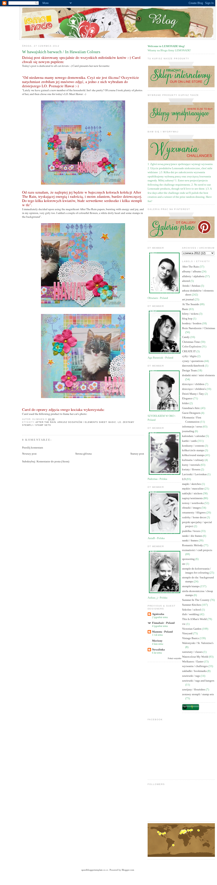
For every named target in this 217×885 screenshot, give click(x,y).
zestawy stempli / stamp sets (198, 694)
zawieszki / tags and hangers (198, 680)
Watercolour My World (195, 656)
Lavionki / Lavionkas (194, 474)
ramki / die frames (192, 535)
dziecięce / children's (194, 388)
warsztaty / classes (192, 651)
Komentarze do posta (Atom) (53, 461)
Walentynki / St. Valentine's (197, 643)
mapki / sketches (192, 483)
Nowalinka (158, 649)
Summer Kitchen (192, 604)
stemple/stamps (191, 586)
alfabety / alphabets (193, 276)
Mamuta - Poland (162, 631)
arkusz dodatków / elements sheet (82, 422)
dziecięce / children (193, 384)
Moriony (157, 640)
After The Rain (46, 422)
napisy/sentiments (192, 498)
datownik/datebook (193, 365)
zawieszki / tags (191, 675)
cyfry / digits (189, 356)
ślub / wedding (191, 614)
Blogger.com (128, 870)
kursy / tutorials (191, 464)
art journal (188, 299)
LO (119, 422)
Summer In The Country (196, 599)
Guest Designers (191, 412)
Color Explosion (192, 346)
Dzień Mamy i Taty (193, 393)
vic (184, 623)
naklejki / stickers (192, 493)
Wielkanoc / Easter (193, 661)
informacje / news (192, 426)
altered (186, 280)
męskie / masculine (193, 488)
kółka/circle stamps (193, 450)
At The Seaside (191, 304)
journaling (188, 431)
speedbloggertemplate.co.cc (94, 870)
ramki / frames (190, 540)
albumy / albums (192, 271)
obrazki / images (191, 507)
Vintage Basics (191, 638)
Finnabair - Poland (163, 622)
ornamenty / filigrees (194, 512)
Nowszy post (29, 453)
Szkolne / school (192, 609)
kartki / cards (189, 440)
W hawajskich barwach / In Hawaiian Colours (61, 52)
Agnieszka (158, 614)
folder (185, 403)
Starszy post (137, 453)
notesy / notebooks (193, 503)
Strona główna (83, 453)
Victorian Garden (192, 628)
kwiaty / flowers (191, 469)
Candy (186, 337)
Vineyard (187, 633)
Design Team (189, 370)
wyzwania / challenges (195, 666)
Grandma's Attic (191, 408)
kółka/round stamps (193, 455)
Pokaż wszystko (174, 658)
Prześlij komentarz (32, 447)
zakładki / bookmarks (194, 671)
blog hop (187, 318)
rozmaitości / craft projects (197, 550)
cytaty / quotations (193, 361)
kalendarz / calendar (194, 436)
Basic (112, 422)
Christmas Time (191, 341)
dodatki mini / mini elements (198, 375)
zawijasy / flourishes (194, 689)
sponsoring (188, 559)
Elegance (187, 398)
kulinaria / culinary (193, 460)
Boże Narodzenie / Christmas (198, 328)
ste (184, 563)
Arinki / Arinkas (191, 285)
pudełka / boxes (191, 531)
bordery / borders (192, 323)
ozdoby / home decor (194, 517)
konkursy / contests (193, 445)
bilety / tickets (190, 313)
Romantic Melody (193, 545)
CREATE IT (189, 351)
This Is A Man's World (194, 619)
